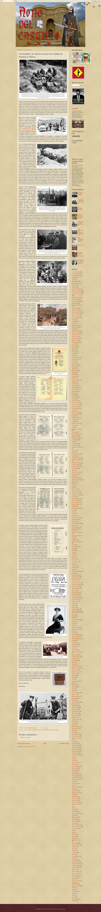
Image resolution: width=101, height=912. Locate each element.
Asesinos (74, 347)
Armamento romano (76, 297)
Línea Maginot (75, 660)
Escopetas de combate (77, 495)
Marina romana (75, 669)
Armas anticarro (75, 299)
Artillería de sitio (75, 336)
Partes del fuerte (75, 747)
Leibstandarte (75, 658)
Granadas (74, 573)
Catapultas (74, 421)
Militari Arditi (74, 686)
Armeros (74, 319)
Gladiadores (74, 567)
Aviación (74, 361)
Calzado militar (75, 397)
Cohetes (73, 441)
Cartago (73, 410)
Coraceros (74, 450)
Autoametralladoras (76, 357)
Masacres (74, 675)
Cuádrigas (74, 456)
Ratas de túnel (75, 790)
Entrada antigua (64, 743)
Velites (73, 887)
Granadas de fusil (75, 575)
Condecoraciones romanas (77, 447)
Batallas (73, 374)
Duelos (73, 485)
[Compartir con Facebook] (45, 728)
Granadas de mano (76, 577)
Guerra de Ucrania (76, 586)
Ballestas (74, 368)
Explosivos (74, 521)
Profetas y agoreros (76, 775)
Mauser (73, 677)
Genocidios (74, 565)
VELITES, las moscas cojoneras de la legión (80, 216)
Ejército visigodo (75, 491)
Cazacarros (74, 425)
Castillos (74, 415)
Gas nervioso (75, 559)
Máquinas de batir (76, 666)
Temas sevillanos (75, 844)
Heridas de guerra (75, 609)
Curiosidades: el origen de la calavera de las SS (81, 261)
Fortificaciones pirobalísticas (75, 539)
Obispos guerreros (76, 726)
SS (72, 830)
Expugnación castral (76, 523)
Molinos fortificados (76, 696)
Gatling (73, 563)
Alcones (73, 279)
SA (72, 806)
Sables (73, 807)
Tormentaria (74, 852)
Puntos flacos (75, 783)
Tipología (74, 850)
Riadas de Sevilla (75, 804)
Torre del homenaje (76, 856)
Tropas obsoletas (75, 875)
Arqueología (74, 321)
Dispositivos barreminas (77, 479)
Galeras (73, 556)
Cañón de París (75, 400)
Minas (73, 688)
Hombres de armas (76, 619)
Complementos (75, 445)
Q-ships (73, 785)
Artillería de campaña (76, 332)
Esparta (73, 510)
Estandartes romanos (76, 517)
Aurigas (73, 355)
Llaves (73, 662)
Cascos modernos (76, 414)
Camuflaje (74, 398)
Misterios (74, 690)
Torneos (73, 854)
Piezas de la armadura (77, 755)
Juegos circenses (75, 636)
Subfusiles (74, 834)
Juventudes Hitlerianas (77, 638)
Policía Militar (75, 770)
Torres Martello (75, 860)
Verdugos (74, 889)
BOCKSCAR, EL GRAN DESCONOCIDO (81, 223)
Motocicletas (74, 703)
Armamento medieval (76, 290)
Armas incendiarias (76, 317)
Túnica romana (75, 877)
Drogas (73, 483)
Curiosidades (45, 729)
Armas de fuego (75, 310)
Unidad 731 (74, 878)
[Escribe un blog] (43, 728)
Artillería (73, 329)
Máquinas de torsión (76, 668)
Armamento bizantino (76, 288)
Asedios (73, 344)
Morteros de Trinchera (76, 702)
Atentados (74, 353)
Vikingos (74, 893)
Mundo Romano (75, 715)
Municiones (74, 717)
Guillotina (74, 603)
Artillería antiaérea (76, 330)
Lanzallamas (74, 646)
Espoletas (74, 513)
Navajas (73, 721)
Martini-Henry (75, 673)
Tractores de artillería (76, 863)
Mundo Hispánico (75, 711)
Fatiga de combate (76, 527)
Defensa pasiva (75, 474)
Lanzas (73, 648)
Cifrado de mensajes (76, 437)
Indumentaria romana (76, 629)
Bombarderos (75, 385)
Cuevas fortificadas (76, 466)
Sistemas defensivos (76, 826)
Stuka (73, 832)
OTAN (73, 739)
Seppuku (74, 815)
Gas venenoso (75, 561)
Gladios (73, 569)
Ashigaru (74, 349)
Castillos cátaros (75, 417)
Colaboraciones (75, 443)
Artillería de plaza (75, 334)
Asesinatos (74, 346)
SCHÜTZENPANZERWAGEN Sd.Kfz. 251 (81, 201)
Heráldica (74, 607)
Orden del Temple (75, 734)
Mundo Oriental (75, 713)
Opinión (73, 732)
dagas (73, 470)
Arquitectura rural (75, 325)
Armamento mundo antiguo (77, 294)
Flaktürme (74, 530)
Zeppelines (74, 900)
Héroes (73, 614)
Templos (74, 848)
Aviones (73, 363)
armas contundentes (76, 301)
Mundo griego (75, 709)
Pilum (73, 756)
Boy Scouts (74, 389)
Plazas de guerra (75, 766)
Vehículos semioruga (76, 885)
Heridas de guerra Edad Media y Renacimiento (77, 611)
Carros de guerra (75, 406)
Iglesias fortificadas (76, 627)
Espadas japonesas (76, 508)
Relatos (73, 794)
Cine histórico (75, 439)
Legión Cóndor (75, 649)
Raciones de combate (53, 729)
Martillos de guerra (76, 671)
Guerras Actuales (75, 595)
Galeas (73, 554)
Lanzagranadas (75, 644)
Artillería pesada (75, 342)
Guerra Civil (74, 580)
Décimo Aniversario (76, 472)
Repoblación (74, 796)
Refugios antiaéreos (76, 792)
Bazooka (74, 378)
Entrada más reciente (23, 743)
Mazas (73, 679)
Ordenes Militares (75, 736)
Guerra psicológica (76, 592)
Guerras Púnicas (75, 599)
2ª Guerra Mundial (76, 273)
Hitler (73, 617)
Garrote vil (74, 558)
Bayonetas (74, 376)
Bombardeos (74, 383)
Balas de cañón (75, 364)
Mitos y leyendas (75, 692)
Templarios (74, 846)
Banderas (74, 372)
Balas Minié (74, 366)
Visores (73, 895)
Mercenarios (74, 685)
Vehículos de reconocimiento (75, 883)
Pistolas (73, 760)
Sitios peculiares (75, 828)
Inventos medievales (76, 634)
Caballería (74, 395)
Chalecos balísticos (76, 434)
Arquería (74, 323)
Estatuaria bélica (75, 519)
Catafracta (74, 419)
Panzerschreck (75, 743)
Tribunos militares (76, 867)
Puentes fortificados (76, 779)
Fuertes (73, 548)
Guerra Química (75, 594)
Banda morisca (75, 370)
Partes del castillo (76, 745)
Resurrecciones (75, 800)
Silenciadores (75, 819)
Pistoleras (74, 764)
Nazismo (74, 722)
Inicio (44, 743)
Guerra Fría (74, 590)
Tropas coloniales (75, 871)
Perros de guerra (75, 753)
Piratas (73, 758)
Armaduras (74, 287)
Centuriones (74, 432)
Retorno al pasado (76, 802)
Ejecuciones (74, 489)
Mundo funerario (75, 707)
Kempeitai (74, 640)
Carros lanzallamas (76, 408)
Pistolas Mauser (75, 762)
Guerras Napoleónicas (76, 597)
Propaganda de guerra (76, 777)
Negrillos (74, 724)
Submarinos (74, 836)
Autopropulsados (75, 359)
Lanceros (74, 642)
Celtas (73, 427)
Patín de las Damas (76, 749)
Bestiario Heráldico (76, 380)
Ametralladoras (75, 281)
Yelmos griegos (75, 899)
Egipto (73, 487)
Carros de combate (76, 404)
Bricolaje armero (75, 391)
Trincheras (74, 869)
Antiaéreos (74, 285)
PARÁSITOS (75, 108)
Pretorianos (74, 772)
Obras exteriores (75, 728)
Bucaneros (74, 393)
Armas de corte (75, 308)
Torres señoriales (75, 861)
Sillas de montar (75, 821)
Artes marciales (75, 327)
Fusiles (73, 550)
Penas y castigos (75, 751)
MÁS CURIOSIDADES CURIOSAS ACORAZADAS (80, 232)
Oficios (73, 730)
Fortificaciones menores (77, 532)
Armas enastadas (75, 315)
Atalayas (74, 351)
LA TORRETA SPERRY (80, 208)
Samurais (74, 809)
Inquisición (74, 632)
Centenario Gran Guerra (37, 729)
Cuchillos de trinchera (76, 462)
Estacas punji (75, 515)
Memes (73, 683)
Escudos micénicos (76, 502)
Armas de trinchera (76, 313)
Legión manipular (75, 654)
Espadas (74, 506)
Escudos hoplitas (75, 500)
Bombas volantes (75, 387)
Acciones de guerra (76, 275)
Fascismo (74, 525)
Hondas (73, 621)
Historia (73, 615)
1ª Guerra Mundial (27, 729)
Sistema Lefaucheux (76, 824)
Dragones (74, 481)
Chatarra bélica (75, 436)
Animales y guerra (76, 283)
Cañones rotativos (76, 402)
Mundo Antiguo (75, 705)
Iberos (73, 625)
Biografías (74, 381)
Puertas (73, 781)
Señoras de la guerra (76, 813)
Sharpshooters (75, 817)
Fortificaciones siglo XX (77, 541)
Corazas (73, 452)
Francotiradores (75, 546)
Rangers (73, 789)
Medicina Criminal (76, 681)
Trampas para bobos (76, 865)
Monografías (74, 698)
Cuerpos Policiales (76, 464)
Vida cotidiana (75, 891)
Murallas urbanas (75, 719)
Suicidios (74, 838)
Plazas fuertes (75, 768)
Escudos (74, 496)
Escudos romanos (76, 504)
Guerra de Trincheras (76, 584)
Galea (73, 552)
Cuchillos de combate (76, 457)
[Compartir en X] (44, 728)
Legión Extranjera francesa (77, 651)
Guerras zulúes (75, 601)
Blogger (63, 909)
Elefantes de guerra (76, 493)
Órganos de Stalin (76, 738)
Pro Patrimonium (75, 773)
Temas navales (75, 843)
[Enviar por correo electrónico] (41, 728)
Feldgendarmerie (75, 529)
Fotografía (74, 544)
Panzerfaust (74, 741)
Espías (73, 512)
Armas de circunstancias (77, 305)
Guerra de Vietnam (76, 588)
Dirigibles (74, 476)
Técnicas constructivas (77, 840)
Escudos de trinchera (76, 498)
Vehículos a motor (76, 880)
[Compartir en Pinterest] (47, 728)
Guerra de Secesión (76, 582)
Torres (73, 858)
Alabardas (74, 277)
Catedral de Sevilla (76, 423)
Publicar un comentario (25, 737)
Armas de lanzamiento (77, 312)
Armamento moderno (76, 292)
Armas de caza (75, 303)
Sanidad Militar (75, 811)
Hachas (73, 605)
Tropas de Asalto (75, 873)
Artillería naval (75, 340)
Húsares (73, 623)
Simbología (74, 823)
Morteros (74, 700)
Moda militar (74, 694)
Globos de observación (77, 571)
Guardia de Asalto (76, 578)
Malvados (74, 664)
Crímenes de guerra (76, 454)
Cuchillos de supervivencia (77, 459)
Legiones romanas (76, 656)
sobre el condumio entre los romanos (27, 128)
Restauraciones (75, 798)
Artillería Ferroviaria (76, 338)
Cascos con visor (75, 412)
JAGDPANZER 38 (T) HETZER (80, 193)
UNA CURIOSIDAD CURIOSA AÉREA (80, 239)
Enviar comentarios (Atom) (29, 746)
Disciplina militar (75, 478)
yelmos (73, 897)
